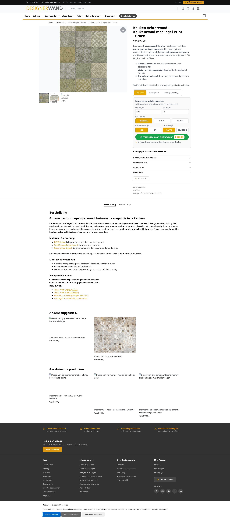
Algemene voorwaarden (126, 476)
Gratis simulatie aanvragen (91, 476)
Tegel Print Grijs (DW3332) (66, 289)
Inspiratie (46, 495)
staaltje (155, 85)
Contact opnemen (87, 465)
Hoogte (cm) (167, 108)
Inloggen (158, 465)
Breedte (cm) (139, 108)
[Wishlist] (87, 320)
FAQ (193, 8)
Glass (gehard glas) (63, 248)
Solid (144, 58)
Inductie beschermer (51, 488)
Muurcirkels (47, 476)
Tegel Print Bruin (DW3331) (66, 292)
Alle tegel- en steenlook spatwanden (70, 298)
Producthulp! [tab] (125, 204)
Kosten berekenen (70, 346)
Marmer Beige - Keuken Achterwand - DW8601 (66, 397)
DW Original (59, 242)
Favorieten (188, 8)
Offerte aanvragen (87, 468)
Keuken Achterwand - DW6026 (108, 356)
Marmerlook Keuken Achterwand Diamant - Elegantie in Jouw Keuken (159, 411)
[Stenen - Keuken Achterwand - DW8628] (70, 325)
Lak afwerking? (168, 126)
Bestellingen (159, 468)
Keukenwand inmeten (89, 480)
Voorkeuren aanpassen (93, 514)
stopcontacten (140, 163)
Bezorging (138, 172)
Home (51, 23)
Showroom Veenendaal (126, 468)
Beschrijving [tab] (110, 204)
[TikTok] (174, 491)
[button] (204, 15)
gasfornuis (138, 167)
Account (183, 8)
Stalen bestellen (49, 492)
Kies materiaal (140, 116)
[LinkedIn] (180, 491)
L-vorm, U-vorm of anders (144, 158)
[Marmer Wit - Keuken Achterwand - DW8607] (115, 389)
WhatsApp (84, 492)
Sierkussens (47, 480)
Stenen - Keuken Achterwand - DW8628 (67, 337)
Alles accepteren (51, 514)
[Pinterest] (168, 491)
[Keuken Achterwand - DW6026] (115, 335)
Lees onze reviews (167, 479)
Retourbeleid (85, 488)
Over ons (120, 465)
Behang (46, 468)
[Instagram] (162, 491)
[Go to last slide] (43, 58)
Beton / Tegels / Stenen (77, 23)
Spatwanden (60, 23)
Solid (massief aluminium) (66, 245)
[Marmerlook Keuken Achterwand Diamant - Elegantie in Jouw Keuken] (159, 389)
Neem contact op (52, 449)
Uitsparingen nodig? (142, 126)
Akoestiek (46, 472)
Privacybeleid (122, 480)
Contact (178, 2)
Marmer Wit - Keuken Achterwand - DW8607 (114, 409)
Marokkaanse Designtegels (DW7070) (71, 295)
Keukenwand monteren (89, 484)
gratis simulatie (178, 85)
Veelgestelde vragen (88, 472)
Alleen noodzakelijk (71, 514)
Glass (151, 58)
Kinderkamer (48, 484)
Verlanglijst (158, 472)
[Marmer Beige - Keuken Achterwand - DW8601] (70, 382)
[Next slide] (123, 58)
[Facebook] (156, 491)
